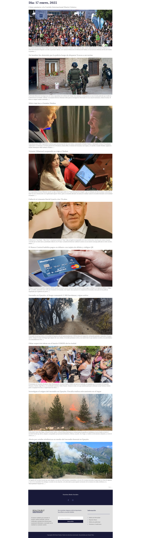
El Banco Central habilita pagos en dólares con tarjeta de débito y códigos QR (61, 247)
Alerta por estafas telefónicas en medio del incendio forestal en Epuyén (59, 439)
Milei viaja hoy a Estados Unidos (42, 103)
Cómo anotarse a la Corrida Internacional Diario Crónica (52, 7)
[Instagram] (72, 500)
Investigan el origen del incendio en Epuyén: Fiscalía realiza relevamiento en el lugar (65, 391)
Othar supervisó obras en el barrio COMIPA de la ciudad (52, 343)
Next (110, 487)
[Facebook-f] (68, 500)
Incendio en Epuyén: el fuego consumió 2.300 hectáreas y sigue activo (58, 295)
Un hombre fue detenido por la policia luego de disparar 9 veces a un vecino (61, 55)
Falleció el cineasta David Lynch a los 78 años (48, 199)
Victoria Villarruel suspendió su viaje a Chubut (48, 151)
